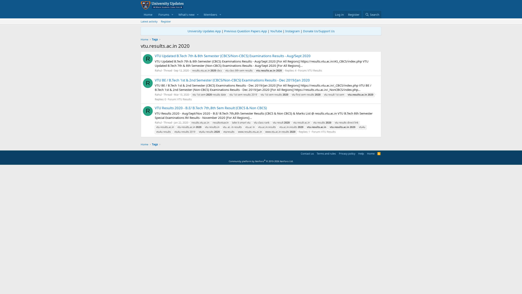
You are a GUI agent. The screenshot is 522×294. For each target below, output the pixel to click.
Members (210, 14)
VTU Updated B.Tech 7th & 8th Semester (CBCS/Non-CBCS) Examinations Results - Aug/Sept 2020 (233, 55)
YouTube (276, 31)
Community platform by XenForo (261, 161)
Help (361, 153)
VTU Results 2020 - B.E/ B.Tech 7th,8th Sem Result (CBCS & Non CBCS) (211, 108)
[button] (172, 14)
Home (148, 14)
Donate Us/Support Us (319, 31)
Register (166, 21)
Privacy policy (347, 153)
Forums (163, 14)
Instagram (292, 31)
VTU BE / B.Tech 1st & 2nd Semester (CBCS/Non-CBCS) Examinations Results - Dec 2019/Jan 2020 (232, 80)
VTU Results (314, 70)
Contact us (307, 153)
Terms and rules (326, 153)
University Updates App (204, 31)
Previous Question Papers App (245, 31)
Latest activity (149, 21)
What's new (186, 14)
